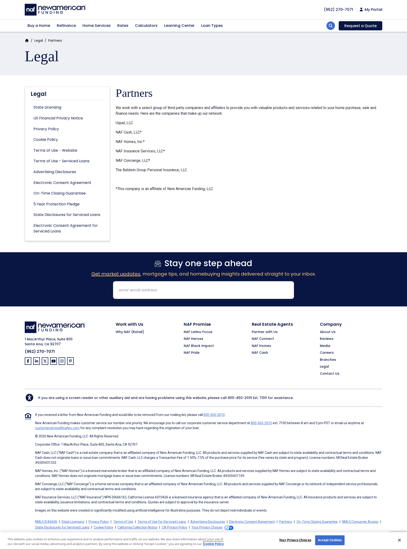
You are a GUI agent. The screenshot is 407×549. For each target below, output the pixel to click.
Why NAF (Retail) (130, 332)
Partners (285, 522)
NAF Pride (191, 353)
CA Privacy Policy (174, 527)
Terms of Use (123, 522)
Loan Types (212, 25)
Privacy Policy (46, 129)
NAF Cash (260, 353)
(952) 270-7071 (338, 9)
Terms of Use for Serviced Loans (162, 522)
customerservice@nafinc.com (57, 428)
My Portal (373, 9)
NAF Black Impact (199, 346)
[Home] (55, 9)
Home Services (96, 25)
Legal (38, 40)
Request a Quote (360, 25)
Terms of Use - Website (55, 150)
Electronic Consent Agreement (62, 182)
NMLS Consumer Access (360, 522)
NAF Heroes (193, 339)
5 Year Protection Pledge (56, 204)
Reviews (327, 339)
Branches (328, 360)
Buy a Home (39, 25)
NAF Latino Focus (198, 332)
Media (325, 346)
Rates (122, 25)
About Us (328, 332)
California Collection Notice (137, 527)
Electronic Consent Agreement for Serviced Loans (65, 228)
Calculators (146, 25)
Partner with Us (265, 332)
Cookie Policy (45, 139)
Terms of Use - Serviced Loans (61, 161)
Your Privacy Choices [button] (207, 527)
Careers (327, 353)
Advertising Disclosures (54, 172)
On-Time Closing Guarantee (59, 193)
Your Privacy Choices (295, 540)
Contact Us (329, 374)
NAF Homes (261, 346)
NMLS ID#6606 (46, 522)
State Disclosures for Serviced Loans (66, 214)
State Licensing (47, 107)
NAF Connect (263, 339)
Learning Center (179, 25)
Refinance (66, 25)
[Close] (399, 540)
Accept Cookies (330, 540)
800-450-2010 (240, 397)
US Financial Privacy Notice (58, 118)
